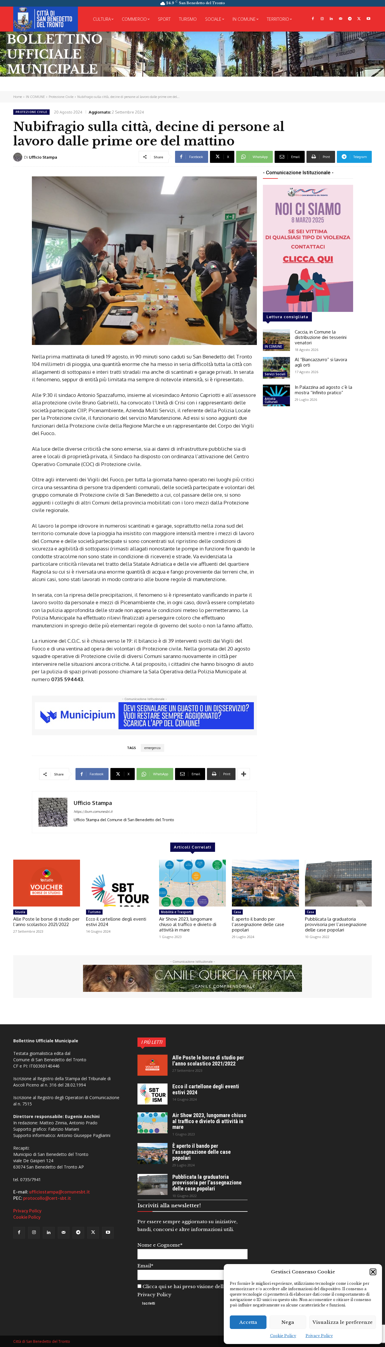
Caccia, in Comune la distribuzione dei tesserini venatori (320, 337)
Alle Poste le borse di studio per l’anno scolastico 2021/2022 (46, 921)
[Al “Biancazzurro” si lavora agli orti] (276, 368)
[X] (359, 19)
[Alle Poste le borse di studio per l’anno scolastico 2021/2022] (46, 883)
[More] (243, 774)
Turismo (94, 912)
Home (17, 97)
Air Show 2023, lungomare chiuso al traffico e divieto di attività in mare (187, 924)
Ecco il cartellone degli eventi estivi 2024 (116, 921)
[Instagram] (322, 19)
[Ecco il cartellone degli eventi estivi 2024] (119, 883)
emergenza (152, 748)
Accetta (248, 1322)
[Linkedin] (331, 19)
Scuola (20, 912)
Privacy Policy (319, 1335)
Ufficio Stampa (43, 157)
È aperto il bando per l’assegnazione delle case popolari (258, 924)
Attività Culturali (271, 400)
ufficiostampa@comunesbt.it (59, 1192)
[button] (373, 1272)
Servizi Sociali (275, 374)
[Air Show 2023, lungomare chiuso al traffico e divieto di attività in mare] (192, 883)
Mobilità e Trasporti (176, 912)
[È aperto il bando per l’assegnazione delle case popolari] (265, 883)
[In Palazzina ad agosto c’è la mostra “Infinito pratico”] (276, 395)
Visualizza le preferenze (343, 1322)
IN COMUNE (35, 97)
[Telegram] (349, 19)
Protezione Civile (61, 97)
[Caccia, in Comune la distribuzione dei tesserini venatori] (276, 340)
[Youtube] (368, 19)
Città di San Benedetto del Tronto (41, 1341)
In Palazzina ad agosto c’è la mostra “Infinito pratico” (323, 389)
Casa (237, 912)
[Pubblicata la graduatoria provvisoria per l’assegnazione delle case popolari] (338, 883)
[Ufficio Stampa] (18, 157)
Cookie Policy (283, 1335)
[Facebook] (312, 19)
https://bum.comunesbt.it (93, 811)
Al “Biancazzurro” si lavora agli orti (321, 362)
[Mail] (340, 19)
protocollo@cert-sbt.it (47, 1198)
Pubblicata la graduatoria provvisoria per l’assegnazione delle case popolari (336, 924)
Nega (288, 1322)
